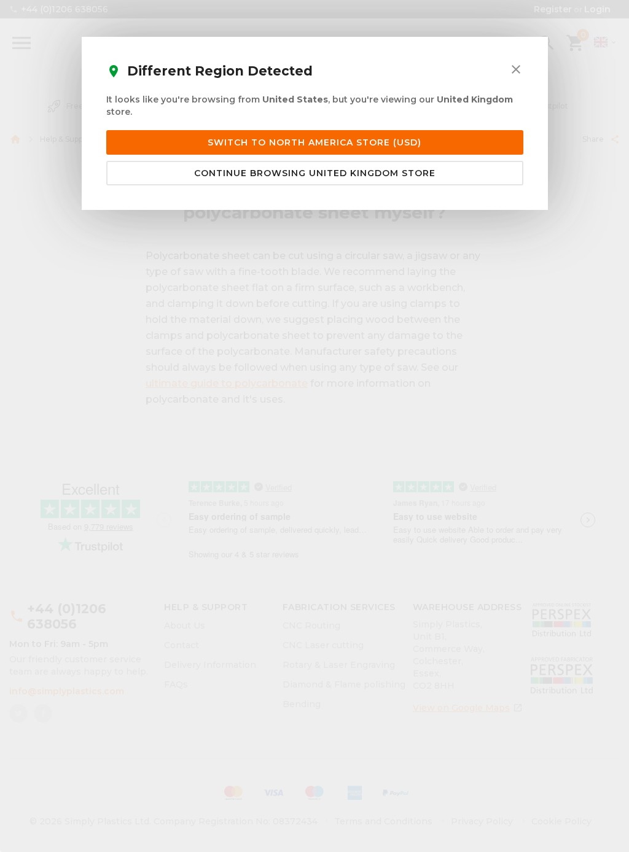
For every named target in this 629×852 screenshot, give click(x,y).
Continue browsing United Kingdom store (315, 173)
